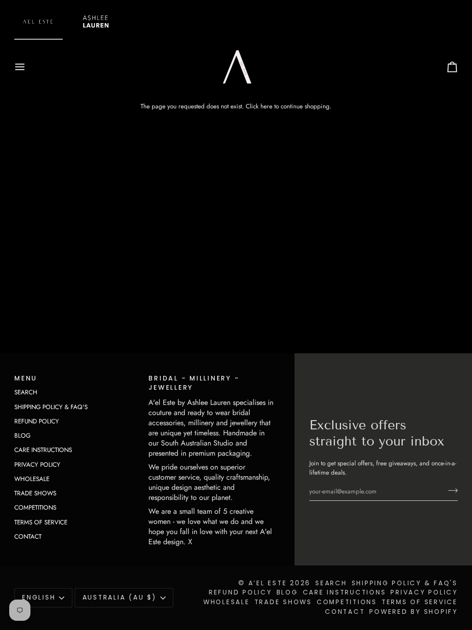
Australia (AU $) (120, 597)
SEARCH (25, 392)
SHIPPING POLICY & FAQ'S (51, 407)
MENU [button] (25, 378)
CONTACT (27, 536)
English (38, 597)
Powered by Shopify (413, 611)
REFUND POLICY (36, 421)
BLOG (22, 435)
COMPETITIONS (35, 507)
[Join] (450, 490)
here (266, 106)
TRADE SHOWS (35, 493)
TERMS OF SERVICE (40, 522)
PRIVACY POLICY (37, 464)
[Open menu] (28, 67)
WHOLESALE (31, 479)
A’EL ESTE (267, 583)
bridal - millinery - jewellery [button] (193, 383)
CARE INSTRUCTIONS (43, 450)
